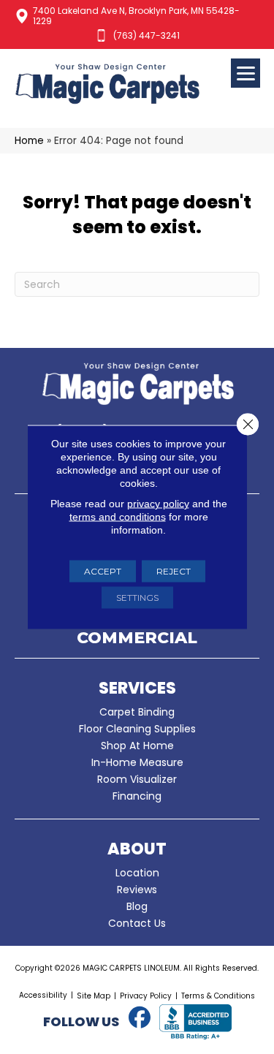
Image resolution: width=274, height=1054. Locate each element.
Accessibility (43, 995)
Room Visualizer (137, 779)
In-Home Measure (137, 762)
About (137, 849)
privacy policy (158, 503)
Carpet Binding (137, 712)
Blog (137, 906)
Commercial (137, 639)
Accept (102, 571)
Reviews (137, 889)
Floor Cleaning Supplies (137, 728)
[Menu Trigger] (245, 73)
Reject (173, 571)
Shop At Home (137, 745)
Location (137, 872)
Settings (137, 597)
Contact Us (137, 923)
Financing (137, 796)
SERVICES (137, 688)
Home (29, 141)
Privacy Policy (146, 995)
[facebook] (140, 1018)
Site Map (93, 995)
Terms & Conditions (218, 995)
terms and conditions (117, 517)
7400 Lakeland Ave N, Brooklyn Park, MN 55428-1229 (136, 15)
